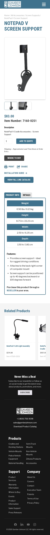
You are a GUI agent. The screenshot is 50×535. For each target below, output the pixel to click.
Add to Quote (26, 141)
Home (6, 15)
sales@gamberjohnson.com (25, 422)
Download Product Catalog (25, 426)
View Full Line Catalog (18, 180)
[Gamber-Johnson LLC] (12, 4)
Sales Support (14, 508)
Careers (30, 481)
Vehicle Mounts (15, 451)
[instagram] (34, 524)
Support (14, 472)
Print (11, 166)
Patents (30, 494)
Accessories (31, 463)
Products (15, 438)
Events (11, 496)
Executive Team (34, 490)
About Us (31, 477)
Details (26, 195)
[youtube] (28, 524)
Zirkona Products (33, 459)
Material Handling (16, 463)
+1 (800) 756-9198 (25, 419)
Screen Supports (32, 15)
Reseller (11, 290)
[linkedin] (21, 524)
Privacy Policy (33, 503)
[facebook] (15, 524)
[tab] (12, 195)
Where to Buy (14, 158)
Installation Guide (14, 173)
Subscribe (25, 392)
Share (24, 166)
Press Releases (15, 512)
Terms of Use (33, 498)
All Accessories (17, 15)
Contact (30, 486)
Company (33, 472)
